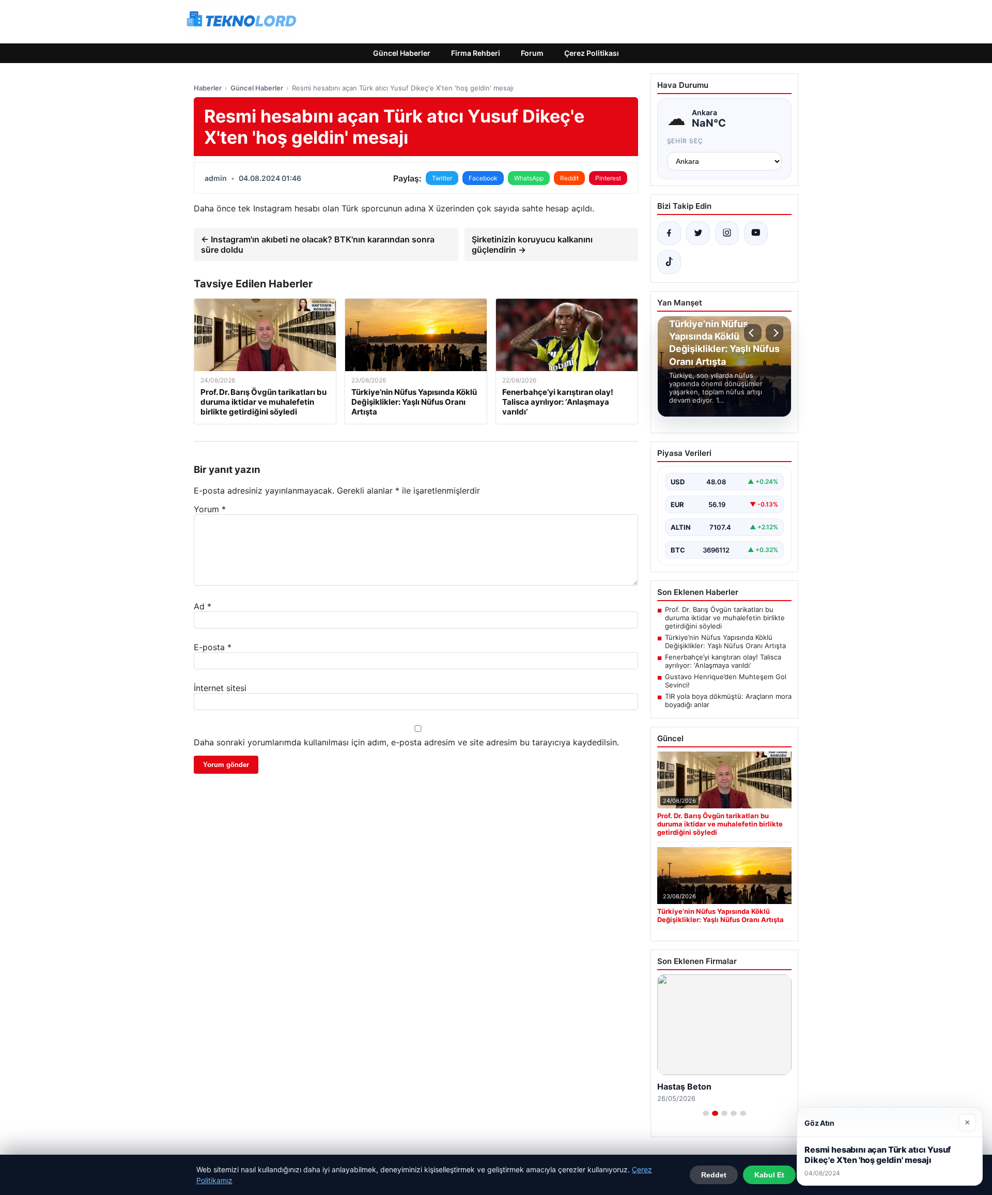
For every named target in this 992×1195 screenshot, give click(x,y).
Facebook (483, 178)
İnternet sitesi (220, 688)
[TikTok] (669, 262)
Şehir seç (685, 141)
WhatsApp (529, 178)
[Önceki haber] (753, 333)
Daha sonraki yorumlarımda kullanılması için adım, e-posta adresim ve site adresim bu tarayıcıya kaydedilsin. (406, 742)
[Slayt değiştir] (706, 1113)
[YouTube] (756, 233)
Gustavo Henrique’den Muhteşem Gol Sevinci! (725, 680)
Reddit (569, 178)
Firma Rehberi (475, 53)
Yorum (210, 509)
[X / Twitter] (698, 233)
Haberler (208, 88)
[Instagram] (727, 233)
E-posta (212, 647)
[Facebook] (669, 233)
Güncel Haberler (401, 53)
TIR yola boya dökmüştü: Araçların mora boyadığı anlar (728, 700)
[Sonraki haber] (774, 333)
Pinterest (608, 178)
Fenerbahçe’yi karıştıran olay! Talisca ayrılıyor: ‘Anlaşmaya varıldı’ (723, 661)
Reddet (713, 1175)
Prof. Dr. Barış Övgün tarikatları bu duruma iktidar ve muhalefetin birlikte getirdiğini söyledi (725, 617)
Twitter (442, 178)
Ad (202, 606)
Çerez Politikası (591, 53)
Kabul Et (769, 1175)
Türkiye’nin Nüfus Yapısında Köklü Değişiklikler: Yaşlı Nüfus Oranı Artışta (725, 641)
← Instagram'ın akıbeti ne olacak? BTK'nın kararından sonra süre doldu (318, 244)
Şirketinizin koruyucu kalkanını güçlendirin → (532, 244)
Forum (532, 53)
